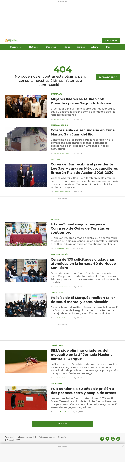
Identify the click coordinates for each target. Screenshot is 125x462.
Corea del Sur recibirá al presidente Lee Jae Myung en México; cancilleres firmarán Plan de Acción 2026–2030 (84, 168)
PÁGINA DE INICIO (108, 77)
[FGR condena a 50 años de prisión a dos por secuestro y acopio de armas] (26, 397)
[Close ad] (123, 446)
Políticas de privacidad (26, 437)
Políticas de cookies (47, 437)
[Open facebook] (102, 439)
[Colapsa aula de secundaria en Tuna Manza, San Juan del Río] (26, 139)
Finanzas (80, 47)
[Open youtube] (118, 439)
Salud (67, 47)
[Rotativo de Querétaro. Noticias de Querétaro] (11, 40)
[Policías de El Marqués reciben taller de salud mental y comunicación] (26, 305)
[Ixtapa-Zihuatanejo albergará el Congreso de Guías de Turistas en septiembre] (26, 234)
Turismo (55, 219)
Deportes (51, 47)
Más (108, 47)
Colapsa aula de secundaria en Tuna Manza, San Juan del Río (83, 132)
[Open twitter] (107, 439)
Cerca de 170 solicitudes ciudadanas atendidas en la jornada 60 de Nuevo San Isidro (83, 263)
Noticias (33, 47)
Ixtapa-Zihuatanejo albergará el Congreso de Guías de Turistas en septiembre (80, 228)
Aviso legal (9, 437)
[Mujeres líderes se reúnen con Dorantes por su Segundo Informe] (26, 106)
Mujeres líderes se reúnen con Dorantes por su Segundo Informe (81, 101)
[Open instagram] (113, 439)
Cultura (94, 47)
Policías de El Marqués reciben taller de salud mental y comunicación (83, 300)
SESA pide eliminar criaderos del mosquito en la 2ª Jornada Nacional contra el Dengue (82, 354)
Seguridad (56, 384)
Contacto (62, 437)
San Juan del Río (59, 125)
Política (55, 159)
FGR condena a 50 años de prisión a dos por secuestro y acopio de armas (83, 391)
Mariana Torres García (61, 248)
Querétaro (15, 47)
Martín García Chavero (62, 119)
